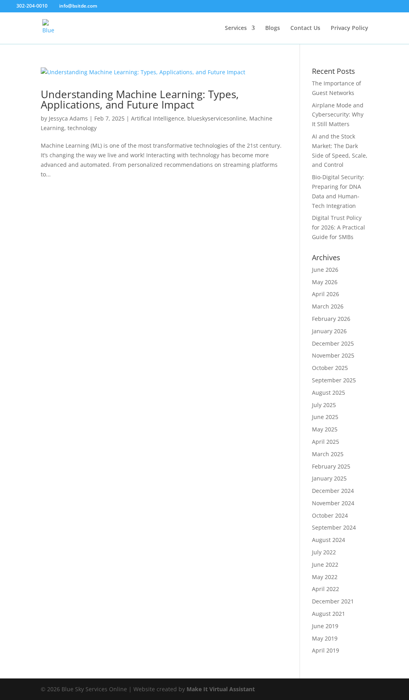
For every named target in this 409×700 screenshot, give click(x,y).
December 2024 (333, 490)
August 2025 (328, 392)
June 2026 (325, 269)
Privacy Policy (349, 28)
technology (82, 128)
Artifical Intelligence (157, 118)
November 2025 (333, 355)
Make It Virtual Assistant (221, 689)
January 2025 (329, 478)
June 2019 (325, 626)
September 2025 (334, 380)
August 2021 (328, 613)
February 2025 (331, 466)
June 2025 (325, 417)
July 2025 (324, 405)
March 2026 (327, 306)
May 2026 (325, 282)
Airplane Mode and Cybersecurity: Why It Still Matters (337, 114)
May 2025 (325, 429)
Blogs (272, 28)
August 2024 (328, 540)
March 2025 (327, 454)
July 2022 (324, 552)
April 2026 (325, 294)
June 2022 (325, 564)
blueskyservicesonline (216, 118)
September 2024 (334, 527)
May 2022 (325, 577)
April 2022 (325, 589)
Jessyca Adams (68, 118)
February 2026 (331, 318)
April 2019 (325, 650)
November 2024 (333, 503)
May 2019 (325, 638)
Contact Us (305, 28)
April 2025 (325, 441)
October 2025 (330, 368)
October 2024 (330, 515)
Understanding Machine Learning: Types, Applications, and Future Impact (140, 99)
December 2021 (333, 601)
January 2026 (329, 331)
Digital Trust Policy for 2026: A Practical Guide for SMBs (338, 227)
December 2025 (333, 343)
